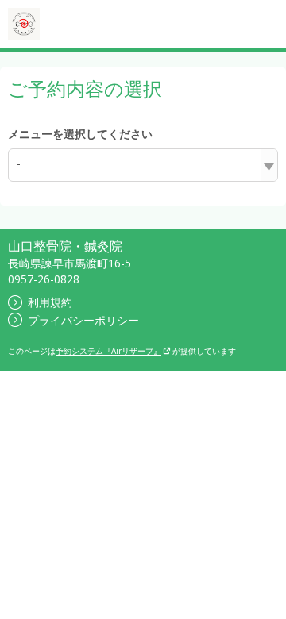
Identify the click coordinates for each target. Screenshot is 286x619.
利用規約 (50, 302)
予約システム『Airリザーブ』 (108, 350)
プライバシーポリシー (83, 320)
